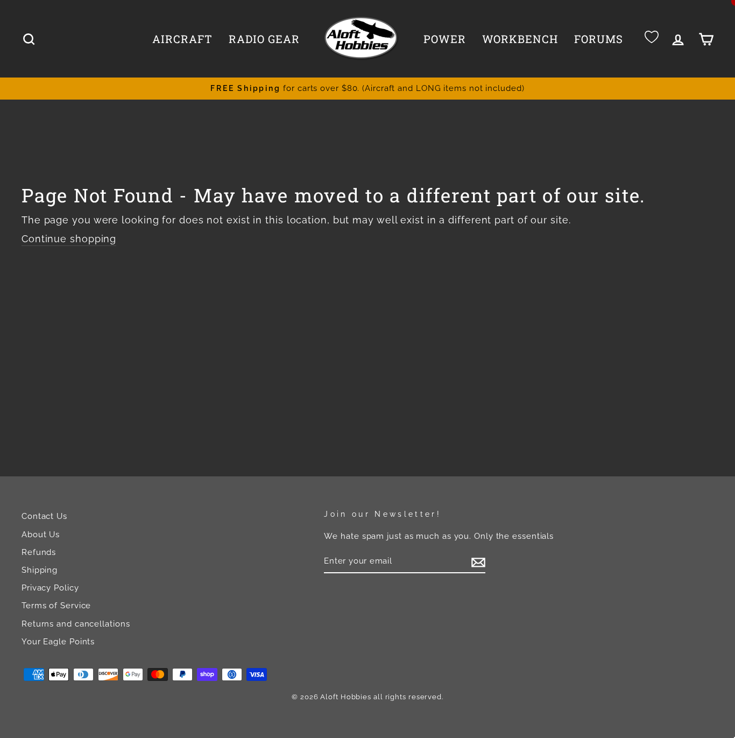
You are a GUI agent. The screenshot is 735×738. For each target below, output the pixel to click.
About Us (41, 534)
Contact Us (44, 516)
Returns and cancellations (76, 624)
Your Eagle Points (58, 641)
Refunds (39, 552)
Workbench (520, 39)
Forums (598, 39)
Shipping (40, 570)
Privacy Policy (50, 588)
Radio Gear (264, 39)
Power (444, 39)
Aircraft (182, 39)
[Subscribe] (478, 561)
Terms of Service (56, 605)
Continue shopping (69, 238)
